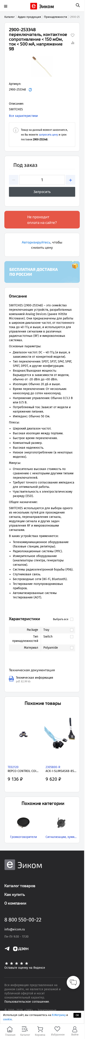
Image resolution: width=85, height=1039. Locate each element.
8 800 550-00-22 (22, 920)
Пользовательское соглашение (26, 1002)
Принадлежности (55, 16)
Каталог (9, 16)
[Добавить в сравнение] (72, 42)
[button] (42, 66)
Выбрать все (60, 619)
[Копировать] (30, 89)
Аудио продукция (29, 16)
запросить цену (48, 134)
